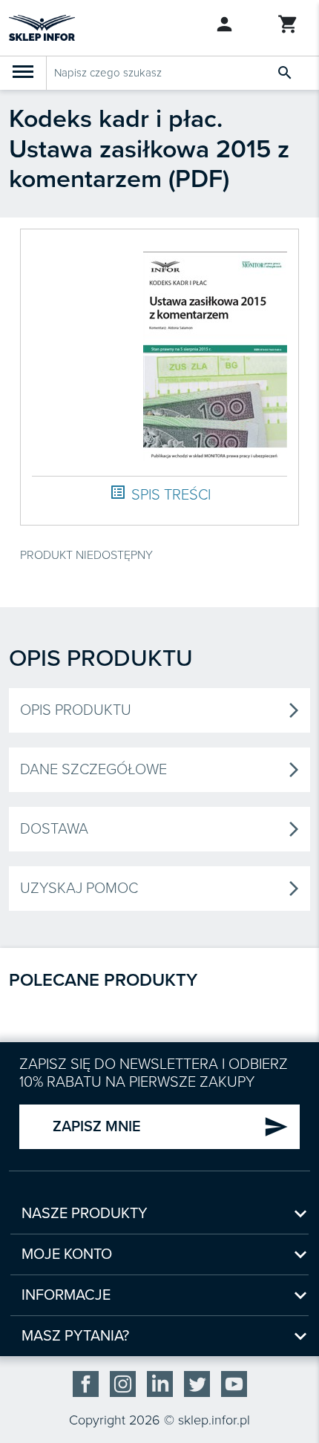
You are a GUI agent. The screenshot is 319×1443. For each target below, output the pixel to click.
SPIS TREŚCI (160, 494)
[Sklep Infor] (42, 26)
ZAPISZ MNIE (171, 1126)
